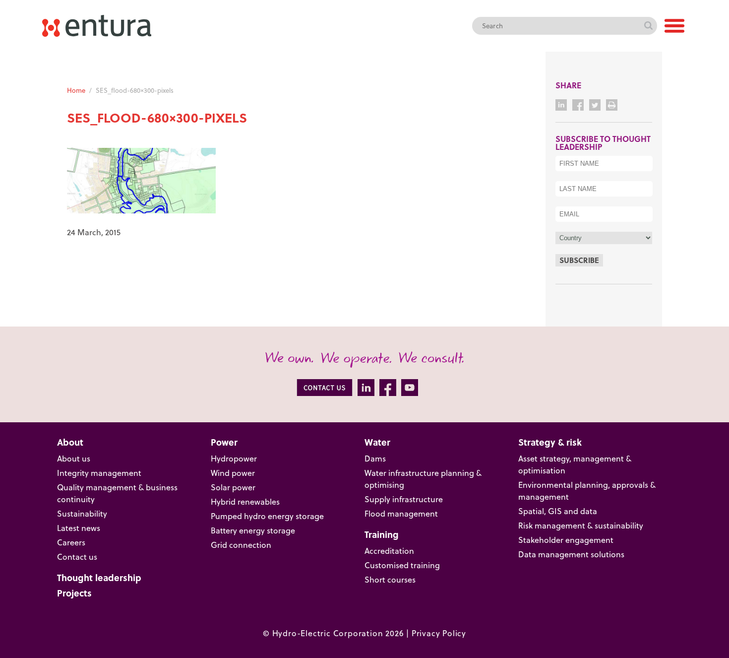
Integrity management (99, 472)
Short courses (390, 579)
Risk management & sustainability (580, 525)
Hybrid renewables (245, 501)
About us (73, 458)
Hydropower (234, 458)
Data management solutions (571, 554)
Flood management (401, 513)
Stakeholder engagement (565, 539)
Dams (375, 458)
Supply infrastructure (403, 499)
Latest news (78, 528)
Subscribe (579, 260)
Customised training (402, 565)
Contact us (77, 556)
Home (76, 90)
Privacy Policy (439, 633)
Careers (71, 542)
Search (648, 26)
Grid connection (241, 544)
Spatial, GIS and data (557, 511)
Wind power (233, 472)
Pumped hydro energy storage (267, 516)
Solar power (233, 487)
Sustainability (82, 513)
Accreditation (389, 550)
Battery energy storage (253, 530)
